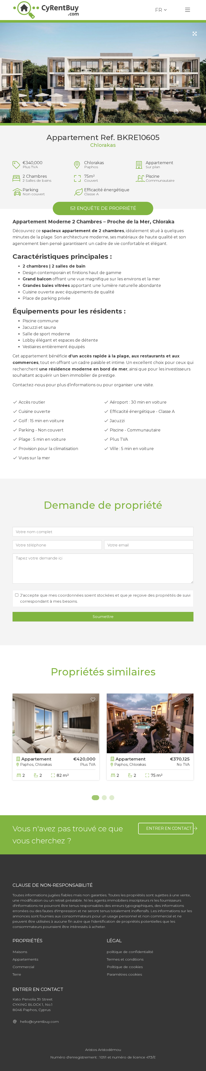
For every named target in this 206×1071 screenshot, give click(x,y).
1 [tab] (94, 797)
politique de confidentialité (130, 952)
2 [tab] (104, 797)
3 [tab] (111, 797)
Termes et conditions (125, 959)
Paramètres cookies (124, 974)
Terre (17, 974)
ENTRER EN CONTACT (169, 828)
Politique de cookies (125, 967)
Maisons (20, 952)
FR (158, 10)
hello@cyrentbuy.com (38, 1021)
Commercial (23, 967)
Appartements (25, 959)
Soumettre (103, 616)
